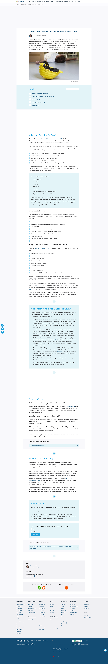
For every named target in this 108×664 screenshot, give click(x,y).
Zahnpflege (41, 629)
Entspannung (19, 614)
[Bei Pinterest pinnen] (2, 332)
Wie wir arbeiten (88, 617)
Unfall (60, 139)
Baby (51, 619)
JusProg (73, 645)
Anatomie (18, 606)
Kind (51, 621)
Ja (33, 529)
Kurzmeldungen (73, 1)
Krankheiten (19, 620)
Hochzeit (52, 610)
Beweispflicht (36, 99)
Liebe (51, 1)
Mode (40, 622)
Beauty (47, 1)
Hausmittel (19, 616)
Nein (34, 531)
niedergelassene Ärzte (60, 509)
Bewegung (30, 619)
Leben (51, 625)
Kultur (62, 614)
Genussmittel (64, 610)
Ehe (50, 608)
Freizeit (62, 606)
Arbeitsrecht (33, 4)
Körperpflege (42, 616)
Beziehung (52, 604)
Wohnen (63, 625)
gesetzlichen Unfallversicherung (43, 248)
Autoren (86, 615)
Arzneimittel (19, 608)
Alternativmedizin (20, 604)
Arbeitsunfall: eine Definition (40, 93)
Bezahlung (31, 289)
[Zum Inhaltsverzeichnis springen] (54, 301)
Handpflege (42, 612)
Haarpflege (41, 610)
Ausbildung (73, 608)
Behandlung (19, 610)
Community (86, 604)
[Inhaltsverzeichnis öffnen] (105, 650)
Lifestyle (60, 1)
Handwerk (63, 612)
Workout (30, 621)
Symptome (19, 629)
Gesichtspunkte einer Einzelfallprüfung (43, 96)
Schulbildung (53, 627)
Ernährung (38, 1)
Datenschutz (82, 656)
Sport (43, 1)
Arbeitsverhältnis (25, 4)
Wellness (18, 633)
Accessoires (42, 604)
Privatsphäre (89, 656)
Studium (72, 610)
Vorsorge (18, 631)
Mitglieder (86, 606)
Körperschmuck (43, 618)
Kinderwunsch (53, 623)
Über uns (87, 612)
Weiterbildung (73, 612)
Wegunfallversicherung (38, 102)
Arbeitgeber (39, 285)
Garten (62, 608)
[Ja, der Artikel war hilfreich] (39, 588)
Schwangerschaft (54, 628)
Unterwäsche (42, 627)
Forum (79, 1)
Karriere (66, 1)
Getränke (30, 606)
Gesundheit (32, 1)
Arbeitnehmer (71, 406)
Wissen (72, 614)
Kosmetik (41, 620)
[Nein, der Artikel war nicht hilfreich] (43, 588)
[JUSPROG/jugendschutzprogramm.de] (77, 641)
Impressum (77, 656)
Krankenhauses (47, 511)
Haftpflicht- (69, 478)
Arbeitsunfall (44, 139)
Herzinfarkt (60, 351)
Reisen (62, 616)
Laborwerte (19, 624)
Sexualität (52, 612)
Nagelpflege (42, 624)
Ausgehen (63, 604)
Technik (62, 618)
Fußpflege (41, 606)
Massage (18, 625)
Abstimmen (35, 534)
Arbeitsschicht (52, 339)
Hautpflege (41, 614)
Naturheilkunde (20, 627)
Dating (51, 606)
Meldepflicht (35, 105)
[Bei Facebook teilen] (2, 325)
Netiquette (86, 608)
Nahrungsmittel (32, 612)
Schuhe (41, 625)
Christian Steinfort (34, 566)
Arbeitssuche (73, 604)
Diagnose (18, 612)
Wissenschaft (64, 624)
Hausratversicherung (34, 480)
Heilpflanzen (19, 618)
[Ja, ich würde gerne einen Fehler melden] (66, 588)
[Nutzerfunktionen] (90, 1)
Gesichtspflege (42, 608)
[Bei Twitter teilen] (2, 328)
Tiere (62, 620)
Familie (56, 1)
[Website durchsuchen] (86, 1)
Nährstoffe (30, 610)
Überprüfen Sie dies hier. (57, 651)
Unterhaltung (64, 622)
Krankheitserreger (20, 622)
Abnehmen (30, 604)
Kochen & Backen (32, 608)
